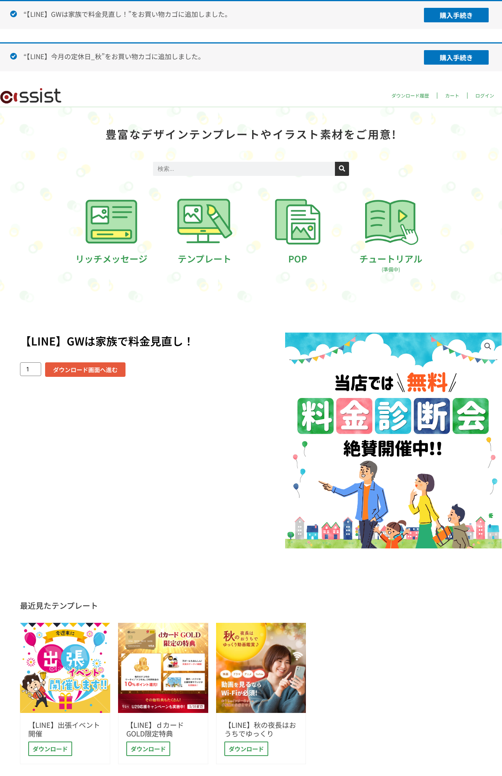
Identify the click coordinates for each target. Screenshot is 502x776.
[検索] (342, 169)
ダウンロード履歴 (410, 95)
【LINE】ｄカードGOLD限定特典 (155, 729)
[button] (488, 346)
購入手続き (456, 15)
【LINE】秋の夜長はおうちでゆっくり (260, 729)
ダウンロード (50, 749)
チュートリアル (390, 262)
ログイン (484, 95)
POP (297, 258)
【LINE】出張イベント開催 (64, 729)
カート (452, 95)
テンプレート (204, 258)
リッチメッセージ (111, 258)
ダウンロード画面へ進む (85, 369)
